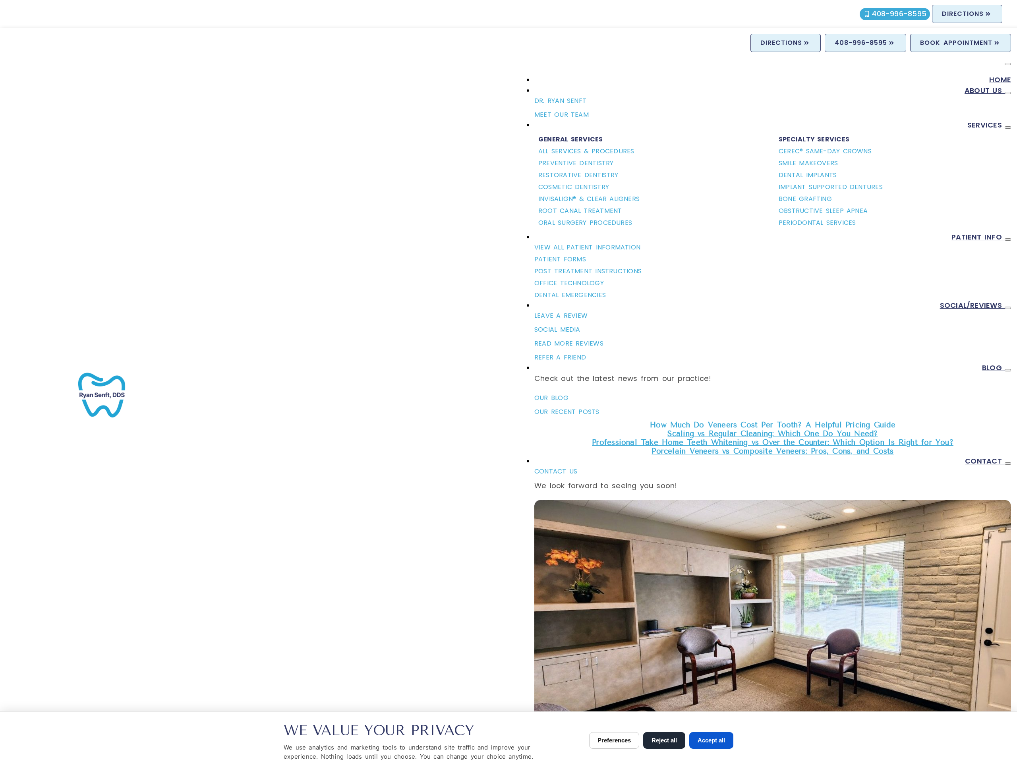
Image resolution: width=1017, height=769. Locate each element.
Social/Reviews (972, 305)
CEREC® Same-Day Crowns (825, 151)
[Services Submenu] (1008, 127)
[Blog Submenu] (1008, 370)
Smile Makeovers (808, 163)
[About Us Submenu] (1008, 93)
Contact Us (555, 471)
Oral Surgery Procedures (585, 222)
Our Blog (551, 397)
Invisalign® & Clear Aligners (589, 198)
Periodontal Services (817, 222)
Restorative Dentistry (578, 175)
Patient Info (978, 237)
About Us (985, 90)
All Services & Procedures (586, 151)
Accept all (711, 740)
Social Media (557, 329)
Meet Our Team (561, 114)
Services (986, 125)
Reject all (664, 740)
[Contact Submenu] (1008, 463)
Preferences (614, 740)
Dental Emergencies (570, 294)
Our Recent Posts (566, 411)
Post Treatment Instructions (588, 271)
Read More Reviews (568, 343)
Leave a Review (561, 315)
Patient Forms (560, 259)
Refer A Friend (560, 357)
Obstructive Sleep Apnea (823, 210)
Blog (993, 368)
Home (1000, 80)
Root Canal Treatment (580, 210)
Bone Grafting (805, 198)
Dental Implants (808, 175)
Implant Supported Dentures (831, 186)
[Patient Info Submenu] (1008, 239)
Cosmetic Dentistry (573, 186)
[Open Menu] (1008, 64)
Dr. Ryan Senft (560, 100)
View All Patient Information (587, 247)
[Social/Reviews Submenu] (1008, 308)
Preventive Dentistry (575, 163)
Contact (985, 461)
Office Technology (569, 283)
